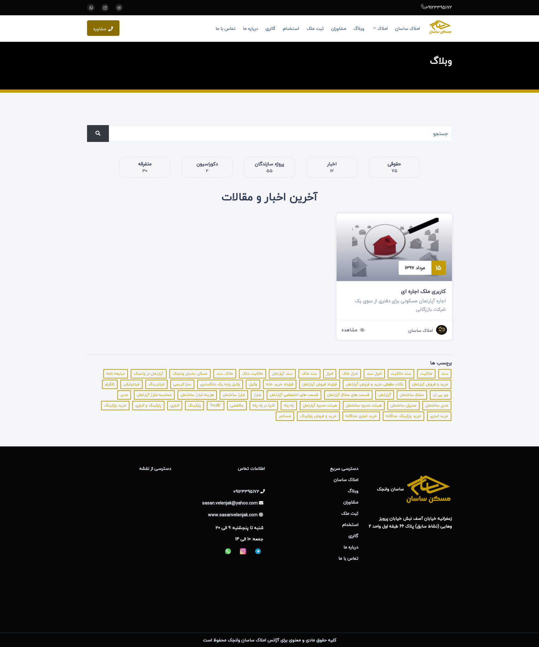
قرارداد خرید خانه (279, 384)
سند (444, 373)
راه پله (289, 405)
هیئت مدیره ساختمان (363, 405)
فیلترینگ (156, 384)
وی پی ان (440, 395)
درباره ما (250, 28)
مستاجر (285, 416)
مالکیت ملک (252, 373)
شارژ (257, 395)
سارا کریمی (182, 384)
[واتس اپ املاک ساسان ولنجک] (91, 8)
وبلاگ (359, 28)
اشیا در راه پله (264, 405)
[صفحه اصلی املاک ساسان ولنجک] (440, 27)
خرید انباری (439, 416)
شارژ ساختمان (234, 395)
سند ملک (309, 373)
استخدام (291, 28)
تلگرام (109, 384)
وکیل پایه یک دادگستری (220, 384)
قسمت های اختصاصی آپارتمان (294, 395)
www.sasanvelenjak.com (233, 515)
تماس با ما (226, 28)
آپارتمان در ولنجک (148, 373)
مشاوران (338, 28)
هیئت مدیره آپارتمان (320, 405)
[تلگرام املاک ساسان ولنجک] (119, 8)
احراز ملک (350, 373)
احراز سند (374, 373)
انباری (174, 405)
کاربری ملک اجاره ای (423, 291)
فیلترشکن (131, 384)
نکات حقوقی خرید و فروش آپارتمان (374, 384)
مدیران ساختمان (403, 405)
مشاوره (99, 29)
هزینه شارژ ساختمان (197, 395)
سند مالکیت (401, 373)
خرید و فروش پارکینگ (318, 416)
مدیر (124, 395)
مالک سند (224, 373)
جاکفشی (237, 405)
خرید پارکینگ (115, 405)
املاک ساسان (407, 28)
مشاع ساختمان (412, 395)
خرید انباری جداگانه (361, 416)
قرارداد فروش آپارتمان (319, 384)
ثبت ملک (315, 28)
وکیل (253, 384)
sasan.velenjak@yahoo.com (230, 503)
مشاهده (349, 329)
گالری (270, 28)
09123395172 (439, 7)
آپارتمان (384, 395)
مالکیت (426, 373)
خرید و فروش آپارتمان (430, 384)
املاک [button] (382, 28)
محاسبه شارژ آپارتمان (154, 395)
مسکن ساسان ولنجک (189, 373)
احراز (329, 373)
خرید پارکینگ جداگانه (403, 416)
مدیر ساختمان (436, 405)
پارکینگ (194, 405)
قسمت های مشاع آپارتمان (348, 395)
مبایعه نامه (115, 373)
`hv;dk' (215, 405)
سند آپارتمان (282, 373)
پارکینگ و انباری (148, 405)
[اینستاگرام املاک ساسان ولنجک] (105, 8)
